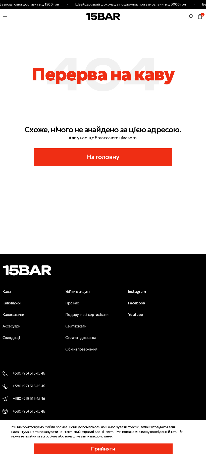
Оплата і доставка (80, 337)
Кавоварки (12, 303)
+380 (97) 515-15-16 (29, 386)
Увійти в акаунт (77, 291)
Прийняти (103, 448)
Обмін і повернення (81, 349)
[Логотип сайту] (103, 16)
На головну (103, 157)
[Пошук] (190, 17)
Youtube (135, 314)
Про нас (72, 303)
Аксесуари (11, 326)
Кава (7, 291)
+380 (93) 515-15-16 (29, 373)
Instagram (137, 291)
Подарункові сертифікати (86, 314)
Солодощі (11, 337)
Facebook (136, 303)
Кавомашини (13, 314)
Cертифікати (75, 326)
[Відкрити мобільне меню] (5, 17)
